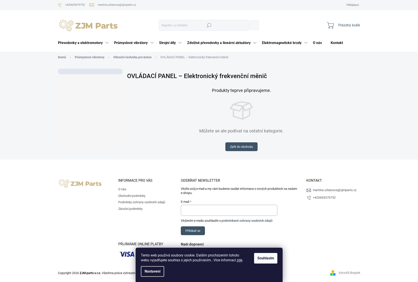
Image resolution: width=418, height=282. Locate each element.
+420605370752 (324, 197)
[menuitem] (84, 43)
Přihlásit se (192, 231)
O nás (122, 189)
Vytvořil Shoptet (349, 273)
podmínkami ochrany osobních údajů (247, 220)
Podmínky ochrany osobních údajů (141, 202)
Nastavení (152, 271)
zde (239, 260)
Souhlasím (265, 258)
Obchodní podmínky (131, 196)
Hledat (253, 25)
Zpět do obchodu (241, 146)
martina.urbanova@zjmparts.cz (335, 190)
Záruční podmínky (130, 209)
